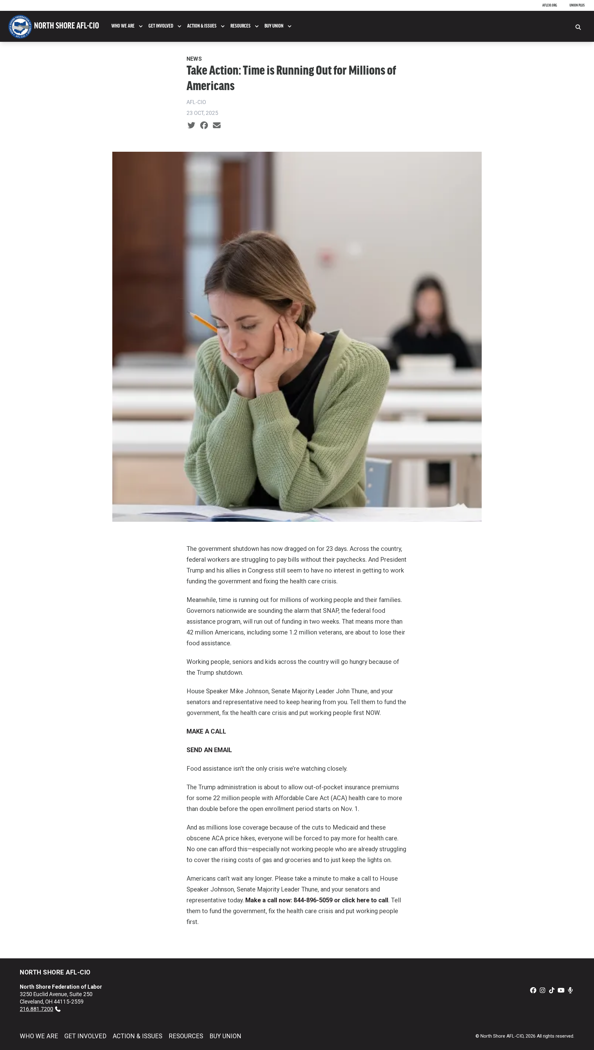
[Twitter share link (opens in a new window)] (191, 125)
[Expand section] (141, 26)
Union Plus (577, 5)
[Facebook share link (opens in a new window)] (204, 125)
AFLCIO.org (549, 5)
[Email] (217, 125)
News (194, 59)
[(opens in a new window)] (533, 990)
